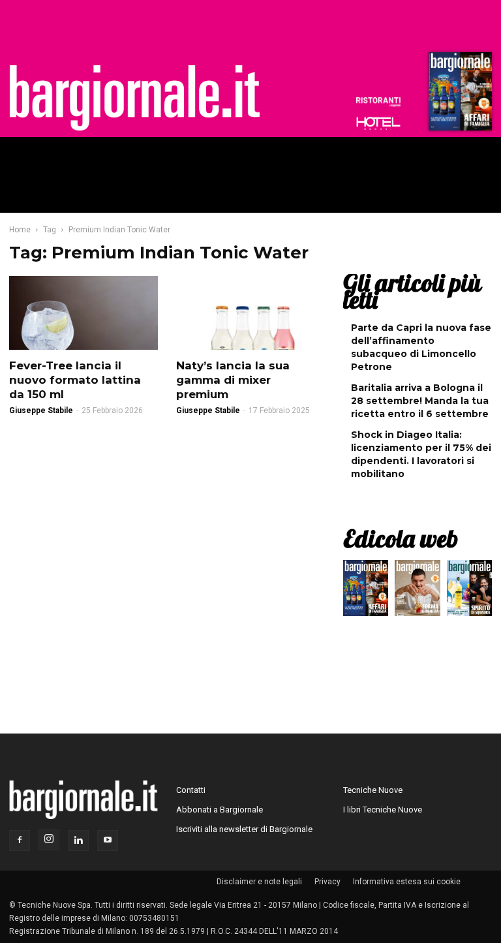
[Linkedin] (78, 840)
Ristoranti (378, 102)
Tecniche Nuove (372, 790)
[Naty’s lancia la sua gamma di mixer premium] (250, 313)
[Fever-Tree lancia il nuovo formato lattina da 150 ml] (83, 313)
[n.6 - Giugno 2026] (417, 591)
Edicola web (400, 538)
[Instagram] (48, 839)
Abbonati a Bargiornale (219, 809)
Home (20, 229)
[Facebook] (19, 840)
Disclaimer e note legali (259, 881)
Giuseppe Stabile (41, 410)
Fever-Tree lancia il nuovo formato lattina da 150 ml (75, 380)
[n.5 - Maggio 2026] (469, 591)
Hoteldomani (378, 123)
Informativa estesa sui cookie (407, 881)
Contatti (190, 790)
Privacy (327, 881)
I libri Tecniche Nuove (382, 809)
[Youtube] (107, 840)
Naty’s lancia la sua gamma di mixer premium (233, 380)
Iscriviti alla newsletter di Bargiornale (244, 829)
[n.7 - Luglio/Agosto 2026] (458, 94)
